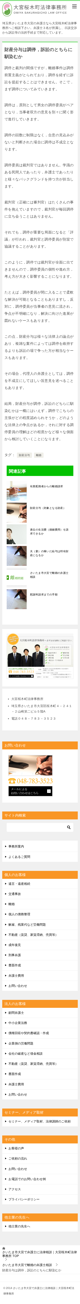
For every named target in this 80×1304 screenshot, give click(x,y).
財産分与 (24, 455)
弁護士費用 (16, 975)
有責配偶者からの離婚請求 (46, 486)
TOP (39, 1254)
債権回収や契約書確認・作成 (28, 1033)
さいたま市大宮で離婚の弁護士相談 (49, 574)
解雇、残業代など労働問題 (27, 924)
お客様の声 (16, 1148)
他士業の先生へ (19, 1226)
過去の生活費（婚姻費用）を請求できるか (49, 531)
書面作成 (14, 965)
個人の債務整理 (19, 914)
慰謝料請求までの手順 (44, 594)
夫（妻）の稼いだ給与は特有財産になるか (49, 553)
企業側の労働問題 (20, 1043)
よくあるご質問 (19, 857)
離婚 (39, 455)
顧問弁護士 (16, 1012)
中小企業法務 (17, 1023)
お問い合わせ (17, 985)
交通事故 (14, 894)
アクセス (14, 1189)
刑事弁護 (14, 955)
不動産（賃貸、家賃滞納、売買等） (33, 934)
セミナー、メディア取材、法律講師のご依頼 (39, 1121)
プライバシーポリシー (24, 1199)
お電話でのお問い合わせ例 (27, 1179)
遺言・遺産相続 (19, 883)
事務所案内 (16, 846)
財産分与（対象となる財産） (48, 508)
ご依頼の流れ (17, 1158)
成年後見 (14, 945)
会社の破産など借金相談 (25, 1053)
